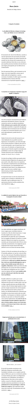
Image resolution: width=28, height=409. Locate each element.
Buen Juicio (14, 6)
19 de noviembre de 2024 (14, 84)
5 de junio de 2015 (14, 394)
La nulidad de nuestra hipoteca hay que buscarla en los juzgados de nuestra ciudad (14, 196)
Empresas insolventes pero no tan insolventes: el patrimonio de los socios (14, 318)
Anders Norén (16, 403)
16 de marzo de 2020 (14, 188)
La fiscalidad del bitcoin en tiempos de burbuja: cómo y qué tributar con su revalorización (14, 31)
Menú (14, 1)
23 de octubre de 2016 (14, 310)
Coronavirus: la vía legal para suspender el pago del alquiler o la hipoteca (14, 92)
